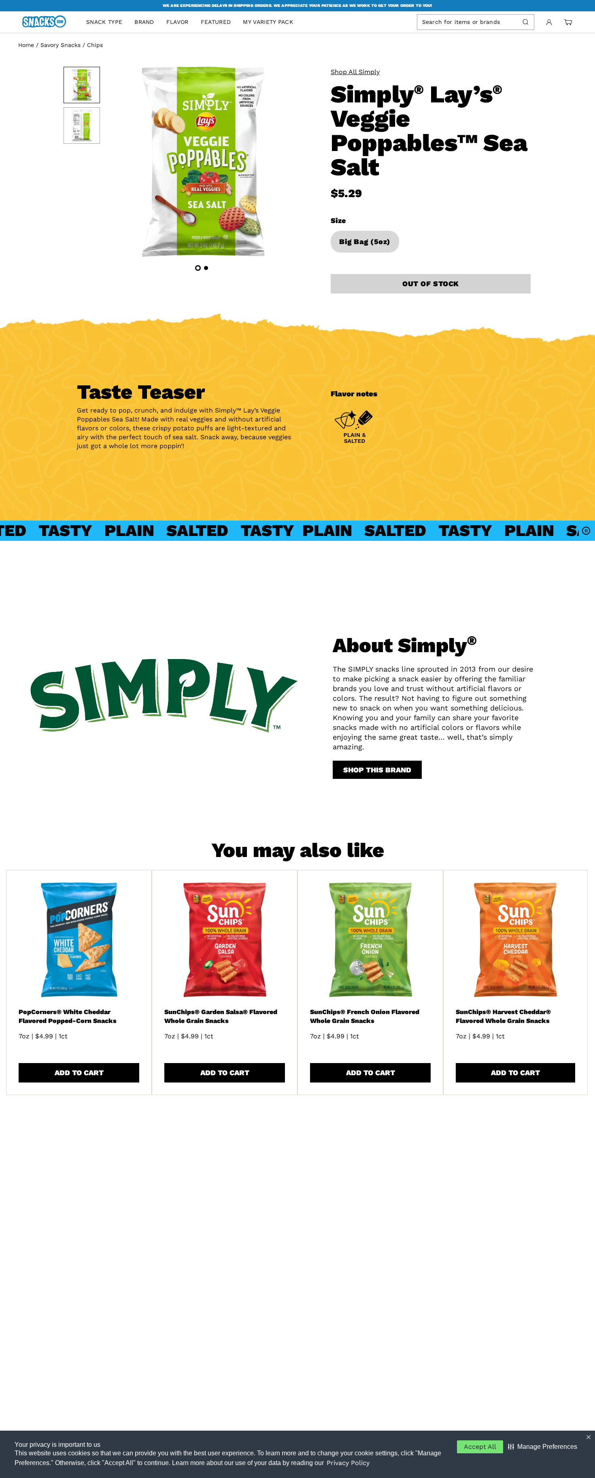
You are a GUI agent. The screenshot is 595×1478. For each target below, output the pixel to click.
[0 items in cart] (568, 22)
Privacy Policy (348, 1463)
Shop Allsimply (355, 72)
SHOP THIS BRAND (377, 770)
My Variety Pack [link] (268, 22)
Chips (95, 45)
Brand (144, 22)
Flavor (177, 22)
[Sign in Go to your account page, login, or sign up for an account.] (549, 22)
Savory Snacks (60, 45)
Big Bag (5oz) (365, 241)
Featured (216, 22)
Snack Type (104, 22)
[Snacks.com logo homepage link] (48, 22)
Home (26, 45)
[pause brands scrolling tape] (587, 531)
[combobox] (468, 22)
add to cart (79, 1072)
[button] (542, 1446)
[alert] (297, 5)
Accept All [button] (480, 1446)
